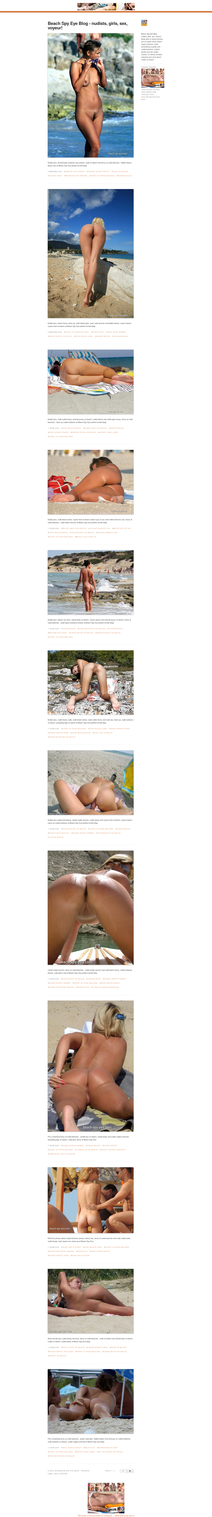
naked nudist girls (97, 1347)
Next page (130, 1471)
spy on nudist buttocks (110, 1452)
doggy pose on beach (72, 1347)
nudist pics (82, 987)
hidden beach (124, 176)
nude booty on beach (73, 979)
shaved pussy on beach (83, 432)
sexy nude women (116, 332)
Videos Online (148, 67)
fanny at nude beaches (101, 176)
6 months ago (55, 171)
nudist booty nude (58, 733)
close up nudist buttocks (105, 987)
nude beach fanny (110, 983)
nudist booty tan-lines (60, 1352)
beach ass (82, 1251)
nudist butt (98, 332)
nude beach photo (71, 428)
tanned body (55, 176)
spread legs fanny (74, 171)
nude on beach (120, 171)
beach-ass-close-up (85, 537)
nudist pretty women (114, 979)
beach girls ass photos (74, 528)
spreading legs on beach (61, 1154)
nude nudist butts (100, 1251)
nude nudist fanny (58, 432)
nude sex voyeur (80, 1255)
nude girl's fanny (71, 1247)
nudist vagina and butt (112, 1150)
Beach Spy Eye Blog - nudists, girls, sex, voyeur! (87, 25)
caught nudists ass (99, 528)
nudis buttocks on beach (91, 629)
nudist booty (123, 829)
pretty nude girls (85, 1452)
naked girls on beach (95, 428)
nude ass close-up (103, 733)
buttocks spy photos (75, 176)
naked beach (68, 629)
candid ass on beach (86, 1150)
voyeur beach (120, 336)
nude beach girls (83, 336)
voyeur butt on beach (82, 533)
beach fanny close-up (60, 336)
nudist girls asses (108, 432)
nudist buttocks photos (61, 987)
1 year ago (53, 428)
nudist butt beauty (58, 833)
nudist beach (116, 428)
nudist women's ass (107, 533)
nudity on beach (57, 1356)
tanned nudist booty (98, 171)
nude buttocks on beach (61, 1456)
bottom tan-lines (57, 633)
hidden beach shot (107, 1448)
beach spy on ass (121, 528)
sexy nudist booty (71, 1448)
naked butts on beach (81, 633)
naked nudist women (83, 833)
